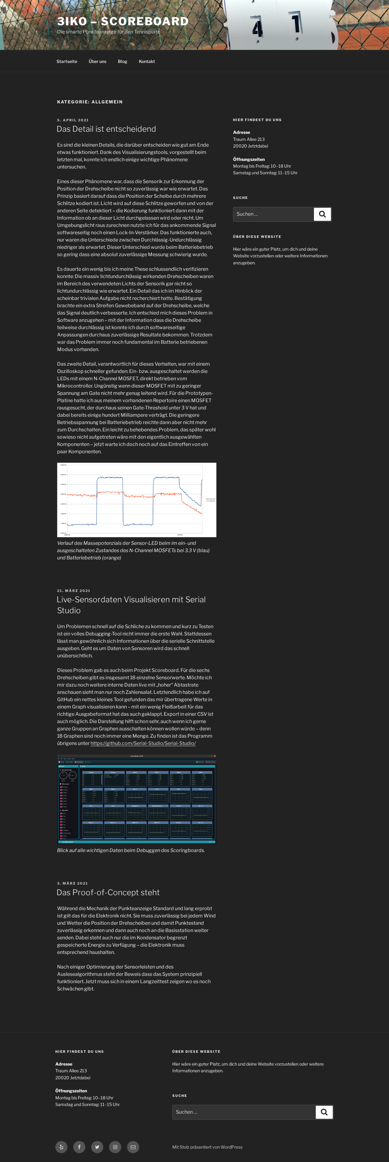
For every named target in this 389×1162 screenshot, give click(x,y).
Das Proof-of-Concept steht (108, 892)
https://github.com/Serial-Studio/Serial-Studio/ (143, 743)
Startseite (67, 61)
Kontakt (147, 61)
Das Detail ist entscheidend (106, 129)
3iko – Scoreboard (123, 21)
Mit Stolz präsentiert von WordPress (207, 1147)
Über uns (97, 61)
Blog (122, 61)
